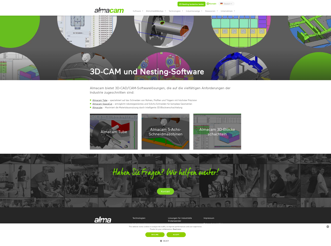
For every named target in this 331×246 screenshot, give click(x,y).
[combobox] (327, 226)
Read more (177, 229)
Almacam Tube (99, 100)
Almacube (97, 107)
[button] (165, 241)
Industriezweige (193, 11)
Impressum (209, 218)
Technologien (175, 11)
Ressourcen (210, 11)
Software (137, 11)
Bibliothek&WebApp (154, 11)
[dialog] (165, 234)
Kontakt (165, 191)
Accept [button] (176, 234)
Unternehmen (227, 11)
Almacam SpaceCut (102, 103)
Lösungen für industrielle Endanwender (180, 219)
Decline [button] (155, 234)
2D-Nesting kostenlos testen (191, 4)
